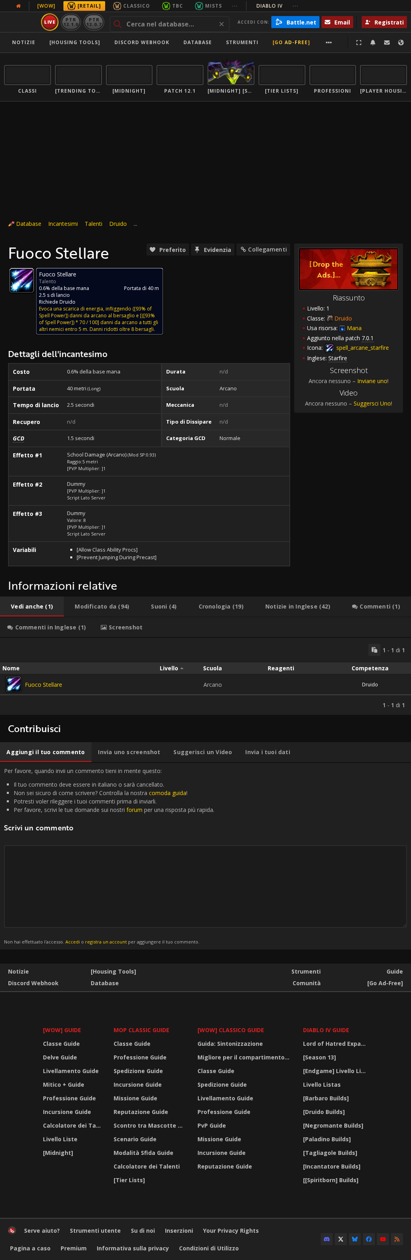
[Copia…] (374, 650)
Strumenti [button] (242, 42)
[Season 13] (319, 1057)
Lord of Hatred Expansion (336, 1043)
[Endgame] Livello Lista (336, 1071)
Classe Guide (61, 1043)
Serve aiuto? (42, 1230)
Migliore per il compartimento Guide (245, 1057)
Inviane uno (372, 381)
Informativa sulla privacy (133, 1248)
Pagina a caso (30, 1248)
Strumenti (306, 971)
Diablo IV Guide (326, 1030)
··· (235, 5)
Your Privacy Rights (231, 1230)
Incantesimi (63, 223)
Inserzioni (179, 1230)
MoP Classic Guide (141, 1030)
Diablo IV (278, 5)
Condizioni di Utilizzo (209, 1248)
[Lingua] (401, 43)
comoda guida (167, 793)
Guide (395, 971)
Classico (136, 5)
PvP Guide (211, 1125)
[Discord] (327, 1239)
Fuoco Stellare (43, 684)
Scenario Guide (135, 1139)
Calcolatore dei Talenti (73, 1125)
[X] (341, 1239)
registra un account (106, 942)
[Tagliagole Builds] (330, 1153)
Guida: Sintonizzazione (230, 1043)
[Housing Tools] (113, 971)
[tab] (32, 607)
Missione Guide (135, 1098)
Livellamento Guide (71, 1071)
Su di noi (143, 1230)
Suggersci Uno (372, 403)
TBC (177, 5)
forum (134, 810)
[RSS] (397, 1239)
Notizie (23, 42)
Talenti (93, 223)
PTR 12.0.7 (93, 21)
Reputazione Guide (141, 1112)
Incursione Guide (67, 1112)
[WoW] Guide (62, 1030)
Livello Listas (322, 1084)
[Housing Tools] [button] (74, 42)
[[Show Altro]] (329, 42)
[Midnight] (58, 1153)
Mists (213, 5)
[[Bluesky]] (355, 1239)
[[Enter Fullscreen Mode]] (359, 43)
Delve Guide (60, 1057)
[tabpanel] (205, 676)
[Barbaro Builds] (326, 1098)
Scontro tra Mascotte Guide (150, 1125)
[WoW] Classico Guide (230, 1030)
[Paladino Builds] (327, 1139)
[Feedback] (387, 43)
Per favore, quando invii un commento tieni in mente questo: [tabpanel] (109, 856)
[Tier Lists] (129, 1180)
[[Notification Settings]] (373, 43)
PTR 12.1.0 (70, 21)
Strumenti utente (95, 1230)
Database (197, 42)
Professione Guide (69, 1098)
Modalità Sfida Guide (143, 1153)
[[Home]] (12, 1232)
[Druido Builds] (324, 1112)
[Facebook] (369, 1239)
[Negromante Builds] (333, 1125)
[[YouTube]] (383, 1239)
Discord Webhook (141, 42)
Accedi (72, 942)
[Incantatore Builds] (331, 1166)
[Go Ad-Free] (291, 42)
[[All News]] (18, 6)
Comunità (307, 983)
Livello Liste (60, 1139)
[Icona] (21, 280)
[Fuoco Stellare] (13, 684)
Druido (118, 223)
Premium (74, 1248)
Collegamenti (267, 249)
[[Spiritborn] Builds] (330, 1180)
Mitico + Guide (63, 1084)
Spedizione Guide (138, 1071)
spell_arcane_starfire (362, 347)
